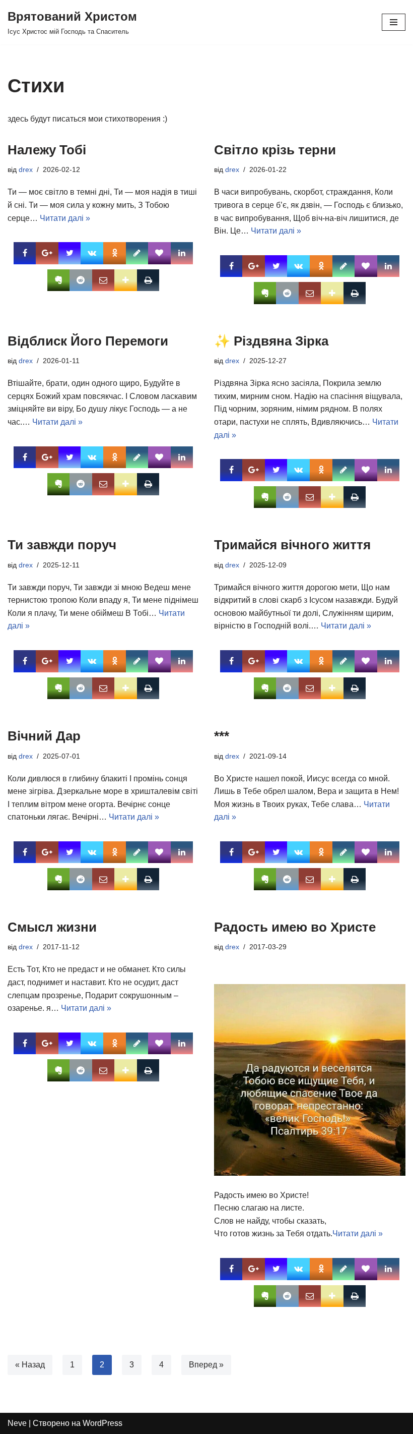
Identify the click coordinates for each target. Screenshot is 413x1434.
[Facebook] (25, 253)
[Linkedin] (182, 253)
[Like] (159, 253)
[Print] (148, 280)
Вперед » (206, 1364)
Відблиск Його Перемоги (88, 341)
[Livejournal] (137, 253)
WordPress (102, 1423)
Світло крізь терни (275, 149)
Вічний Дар (44, 735)
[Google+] (47, 253)
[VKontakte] (92, 253)
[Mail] (103, 280)
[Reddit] (81, 280)
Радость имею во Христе (295, 927)
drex (26, 169)
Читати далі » (65, 218)
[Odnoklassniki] (114, 253)
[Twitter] (69, 253)
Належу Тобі (47, 149)
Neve (17, 1423)
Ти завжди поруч (62, 544)
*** (221, 735)
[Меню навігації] (393, 22)
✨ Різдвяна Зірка (271, 341)
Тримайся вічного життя (292, 544)
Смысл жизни (52, 927)
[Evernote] (58, 280)
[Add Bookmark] (125, 280)
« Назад (30, 1364)
